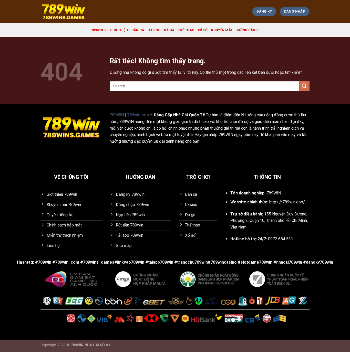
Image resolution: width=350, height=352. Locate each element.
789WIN (97, 30)
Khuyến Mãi (221, 30)
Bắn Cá (137, 30)
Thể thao (186, 30)
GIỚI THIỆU (119, 30)
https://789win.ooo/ (287, 202)
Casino (154, 30)
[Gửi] (304, 86)
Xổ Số (203, 30)
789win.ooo (138, 114)
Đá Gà (169, 30)
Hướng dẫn (245, 30)
